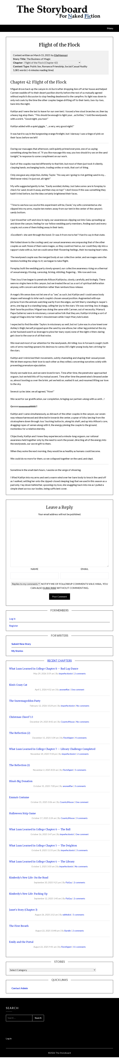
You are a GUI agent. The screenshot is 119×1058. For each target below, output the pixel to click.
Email (84, 568)
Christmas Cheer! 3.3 (21, 717)
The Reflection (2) (19, 733)
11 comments (79, 947)
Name (34, 568)
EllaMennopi (61, 55)
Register (13, 625)
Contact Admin (19, 988)
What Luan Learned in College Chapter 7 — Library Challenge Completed (52, 749)
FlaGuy (69, 882)
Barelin (67, 930)
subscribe (49, 587)
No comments (82, 706)
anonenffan (64, 689)
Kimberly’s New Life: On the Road (28, 877)
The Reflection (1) (19, 765)
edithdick (67, 914)
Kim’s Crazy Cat (18, 684)
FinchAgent (68, 738)
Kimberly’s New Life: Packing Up (28, 893)
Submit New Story (21, 643)
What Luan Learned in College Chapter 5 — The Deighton (43, 845)
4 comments (81, 738)
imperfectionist (66, 673)
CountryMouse (68, 722)
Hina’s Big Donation (20, 781)
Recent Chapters (59, 660)
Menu (110, 28)
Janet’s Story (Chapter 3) (23, 909)
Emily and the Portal (21, 941)
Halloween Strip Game (22, 813)
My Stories (17, 650)
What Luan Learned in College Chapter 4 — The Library (42, 861)
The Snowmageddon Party (24, 700)
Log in (12, 618)
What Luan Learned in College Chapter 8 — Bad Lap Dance (43, 668)
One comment (77, 689)
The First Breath (19, 925)
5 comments (80, 770)
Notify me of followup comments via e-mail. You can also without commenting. (69, 585)
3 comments (80, 786)
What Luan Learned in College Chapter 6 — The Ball (39, 829)
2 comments (80, 673)
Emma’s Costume (19, 797)
